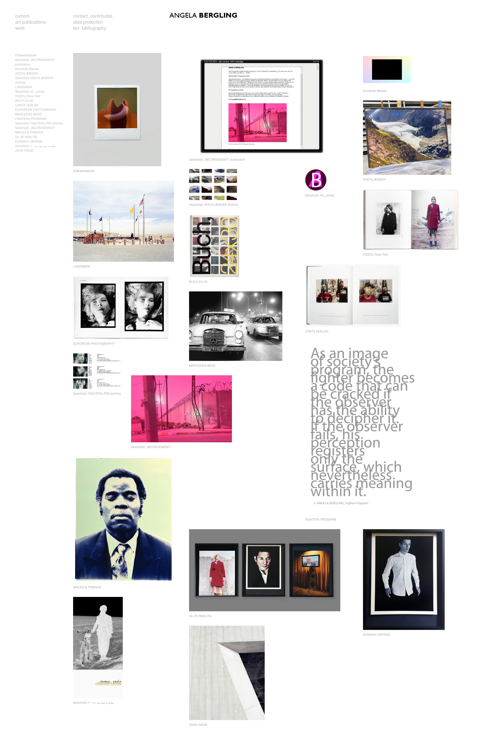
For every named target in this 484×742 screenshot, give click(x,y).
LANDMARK (23, 87)
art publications (30, 21)
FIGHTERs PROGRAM (30, 118)
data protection (88, 21)
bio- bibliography (89, 27)
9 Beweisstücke (26, 55)
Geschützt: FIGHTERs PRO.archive (39, 123)
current (22, 15)
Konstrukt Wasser (27, 68)
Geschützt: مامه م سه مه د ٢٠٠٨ (35, 146)
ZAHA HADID (24, 150)
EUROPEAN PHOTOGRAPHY (35, 109)
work (20, 27)
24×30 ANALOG (26, 136)
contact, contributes (92, 15)
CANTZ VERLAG (26, 105)
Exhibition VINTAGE (28, 141)
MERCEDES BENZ (28, 114)
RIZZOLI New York (27, 96)
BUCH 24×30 (24, 100)
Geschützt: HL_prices (29, 91)
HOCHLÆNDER (26, 73)
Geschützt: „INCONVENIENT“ (35, 127)
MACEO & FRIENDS (29, 132)
